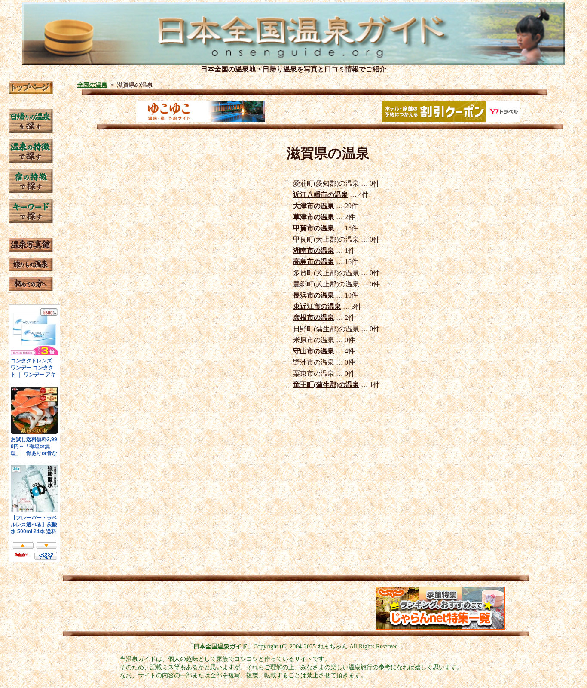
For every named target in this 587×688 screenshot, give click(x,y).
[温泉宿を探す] (31, 190)
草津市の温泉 (313, 217)
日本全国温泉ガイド (220, 646)
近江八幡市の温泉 (320, 194)
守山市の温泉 (313, 351)
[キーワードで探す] (31, 220)
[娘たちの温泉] (31, 269)
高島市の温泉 (313, 261)
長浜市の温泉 (313, 295)
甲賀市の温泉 (313, 228)
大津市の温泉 (313, 205)
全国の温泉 (92, 84)
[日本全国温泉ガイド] (31, 91)
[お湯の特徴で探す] (31, 160)
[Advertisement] (151, 608)
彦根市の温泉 (313, 317)
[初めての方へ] (31, 288)
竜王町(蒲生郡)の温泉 (326, 384)
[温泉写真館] (31, 249)
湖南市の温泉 (313, 250)
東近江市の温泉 (317, 306)
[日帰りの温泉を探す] (31, 130)
